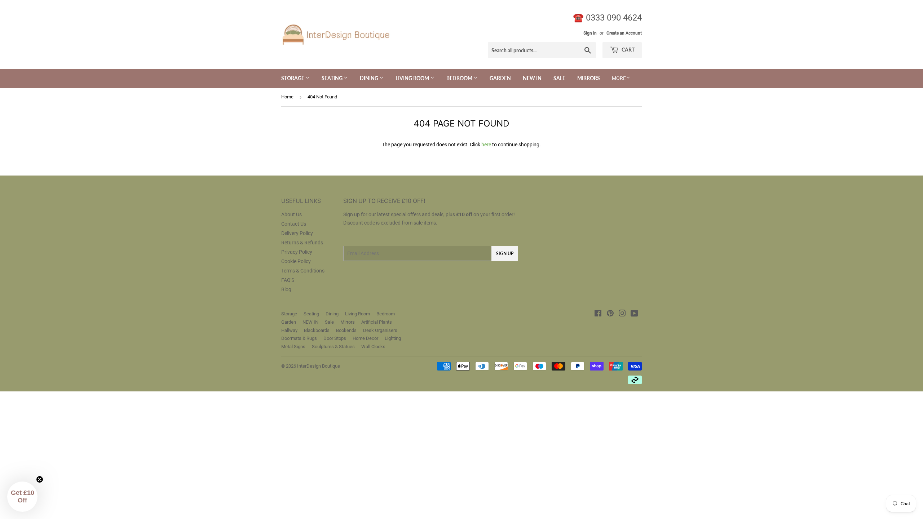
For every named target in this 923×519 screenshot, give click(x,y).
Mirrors (588, 78)
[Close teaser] (39, 479)
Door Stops (334, 338)
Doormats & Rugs (299, 338)
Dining (369, 78)
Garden (500, 78)
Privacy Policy (296, 252)
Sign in (590, 33)
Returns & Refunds (302, 242)
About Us (291, 214)
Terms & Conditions (302, 271)
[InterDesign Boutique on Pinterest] (610, 314)
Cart (628, 49)
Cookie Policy (296, 261)
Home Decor (365, 338)
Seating (333, 78)
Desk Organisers (380, 330)
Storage (293, 78)
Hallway (289, 330)
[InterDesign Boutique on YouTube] (634, 314)
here (486, 144)
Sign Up (504, 253)
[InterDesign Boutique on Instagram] (622, 314)
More (619, 78)
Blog (286, 289)
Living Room (413, 78)
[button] (22, 497)
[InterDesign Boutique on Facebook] (598, 314)
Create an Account (624, 33)
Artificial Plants (376, 322)
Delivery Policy (297, 233)
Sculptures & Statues (333, 346)
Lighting (393, 338)
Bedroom (459, 78)
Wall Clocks (373, 346)
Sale (559, 78)
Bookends (346, 330)
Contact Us (293, 224)
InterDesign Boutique (318, 366)
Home (287, 96)
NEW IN (532, 78)
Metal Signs (293, 346)
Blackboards (317, 330)
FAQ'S (287, 280)
